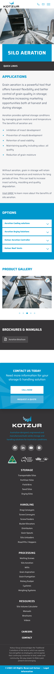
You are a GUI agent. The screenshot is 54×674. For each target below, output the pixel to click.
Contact (27, 637)
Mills (27, 567)
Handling (27, 505)
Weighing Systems (27, 590)
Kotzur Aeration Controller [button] (17, 239)
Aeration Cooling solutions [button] (17, 223)
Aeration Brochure (17, 339)
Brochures (27, 615)
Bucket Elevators (27, 523)
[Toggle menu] (48, 4)
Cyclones (27, 585)
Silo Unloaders (27, 537)
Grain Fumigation (27, 576)
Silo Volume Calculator (27, 606)
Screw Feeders (27, 519)
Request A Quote (26, 399)
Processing (27, 553)
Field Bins (27, 484)
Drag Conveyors (27, 510)
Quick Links (10, 66)
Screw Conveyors (27, 514)
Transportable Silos (27, 475)
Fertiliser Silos (27, 480)
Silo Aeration (27, 562)
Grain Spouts (27, 532)
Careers (27, 631)
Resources (27, 601)
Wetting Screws (27, 558)
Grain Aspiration (27, 572)
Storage (27, 470)
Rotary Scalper (27, 581)
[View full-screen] (47, 280)
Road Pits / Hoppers (27, 542)
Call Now (27, 389)
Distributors (27, 528)
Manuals (27, 611)
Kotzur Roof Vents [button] (13, 248)
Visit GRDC (8, 193)
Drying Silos (27, 493)
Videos (27, 620)
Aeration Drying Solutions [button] (17, 231)
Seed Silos (27, 489)
